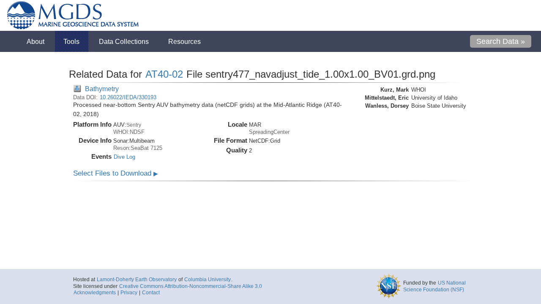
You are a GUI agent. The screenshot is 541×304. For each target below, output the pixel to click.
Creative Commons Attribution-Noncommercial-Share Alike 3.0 (190, 286)
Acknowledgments (95, 293)
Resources (184, 41)
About (35, 41)
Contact (151, 293)
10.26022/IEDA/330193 (128, 97)
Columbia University (207, 279)
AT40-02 (164, 74)
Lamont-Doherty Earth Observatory (137, 279)
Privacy (128, 293)
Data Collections (124, 41)
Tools (71, 41)
